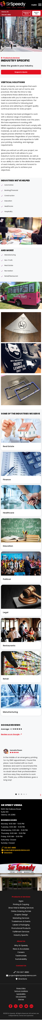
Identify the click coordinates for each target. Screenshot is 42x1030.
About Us (21, 941)
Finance (7, 479)
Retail (6, 678)
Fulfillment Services (21, 931)
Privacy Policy (21, 988)
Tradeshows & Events (21, 921)
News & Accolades (21, 949)
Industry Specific (21, 935)
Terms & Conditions (21, 991)
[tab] (16, 794)
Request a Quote (26, 13)
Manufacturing (10, 712)
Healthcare (8, 512)
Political (7, 579)
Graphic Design (21, 914)
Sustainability (21, 959)
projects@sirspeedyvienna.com (17, 850)
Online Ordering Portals (21, 911)
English (34, 5)
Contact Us (21, 965)
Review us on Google (10, 734)
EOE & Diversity (21, 997)
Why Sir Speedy (21, 945)
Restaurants (9, 645)
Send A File (36, 13)
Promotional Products (21, 928)
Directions (8, 852)
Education (8, 546)
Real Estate (8, 446)
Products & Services (11, 58)
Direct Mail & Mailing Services (21, 908)
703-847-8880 (6, 14)
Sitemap (21, 999)
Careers (21, 952)
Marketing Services (21, 918)
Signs (21, 901)
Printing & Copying (21, 904)
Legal (5, 612)
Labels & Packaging (21, 925)
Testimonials (21, 955)
